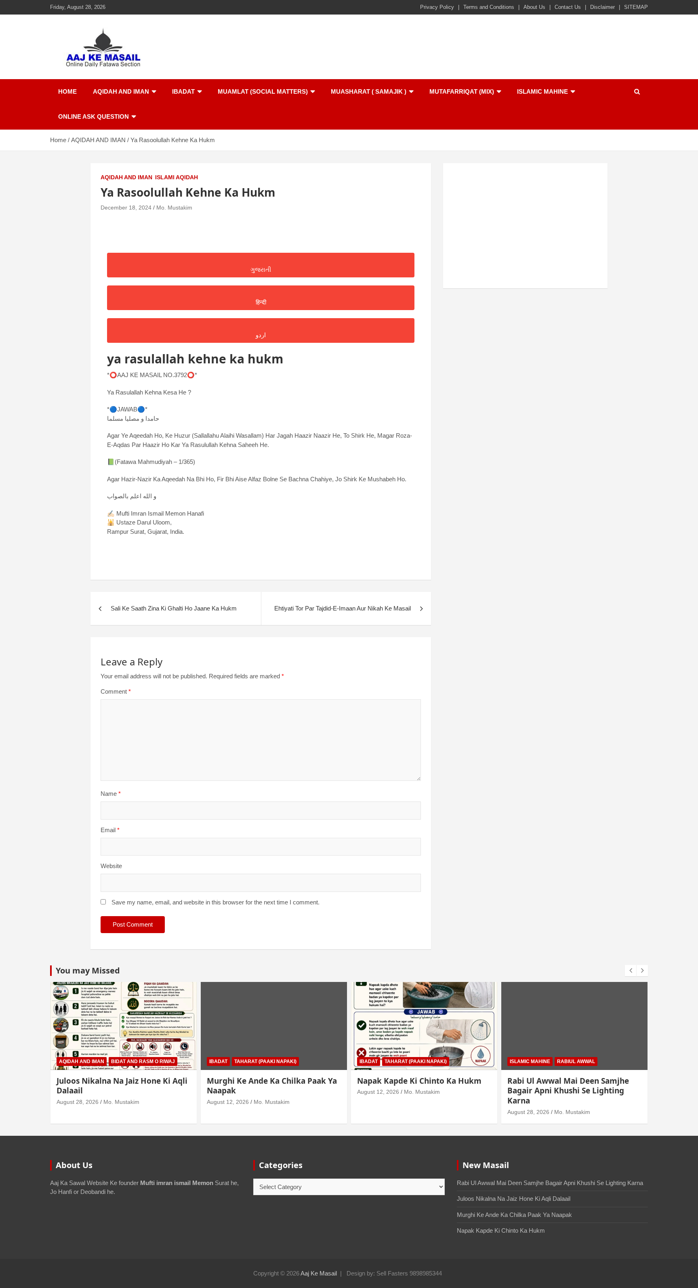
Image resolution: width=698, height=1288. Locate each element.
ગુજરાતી (260, 269)
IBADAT (183, 91)
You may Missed (88, 970)
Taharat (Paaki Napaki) (265, 1061)
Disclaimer (602, 7)
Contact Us (568, 7)
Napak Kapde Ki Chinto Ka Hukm (419, 1081)
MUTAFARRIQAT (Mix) (461, 91)
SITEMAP (636, 7)
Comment (116, 691)
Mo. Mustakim (174, 207)
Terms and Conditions (488, 7)
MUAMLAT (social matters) (263, 91)
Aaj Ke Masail (319, 1273)
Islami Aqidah (176, 177)
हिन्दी (261, 302)
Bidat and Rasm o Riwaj (143, 1061)
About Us (534, 7)
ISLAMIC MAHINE (542, 91)
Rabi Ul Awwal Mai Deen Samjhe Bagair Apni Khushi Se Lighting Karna (568, 1091)
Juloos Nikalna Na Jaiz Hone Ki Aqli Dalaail (122, 1086)
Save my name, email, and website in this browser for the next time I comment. (215, 902)
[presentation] (630, 970)
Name (111, 793)
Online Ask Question (93, 116)
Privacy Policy (437, 7)
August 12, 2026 (228, 1102)
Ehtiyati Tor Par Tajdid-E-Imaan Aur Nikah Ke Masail (342, 608)
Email (110, 830)
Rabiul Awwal (576, 1061)
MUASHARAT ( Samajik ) (368, 91)
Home (67, 91)
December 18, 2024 (126, 207)
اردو (261, 334)
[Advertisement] (525, 225)
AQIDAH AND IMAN (121, 91)
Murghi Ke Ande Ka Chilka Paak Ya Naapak (272, 1086)
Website (111, 865)
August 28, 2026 (78, 1102)
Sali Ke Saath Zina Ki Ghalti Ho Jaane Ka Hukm (174, 608)
